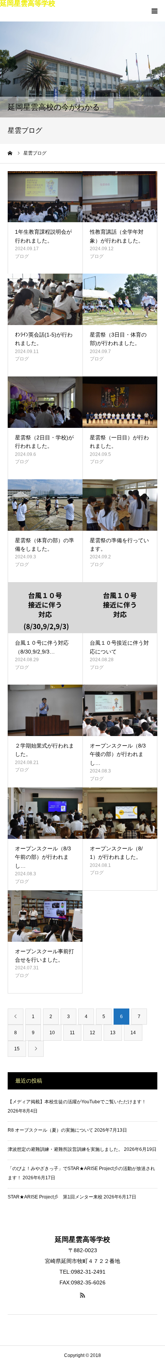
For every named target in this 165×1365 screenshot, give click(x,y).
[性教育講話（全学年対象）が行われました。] (119, 197)
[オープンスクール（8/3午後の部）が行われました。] (119, 710)
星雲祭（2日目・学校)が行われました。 (44, 441)
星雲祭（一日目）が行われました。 (119, 441)
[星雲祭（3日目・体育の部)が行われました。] (119, 299)
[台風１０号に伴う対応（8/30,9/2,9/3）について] (45, 608)
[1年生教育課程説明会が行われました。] (45, 197)
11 (72, 1032)
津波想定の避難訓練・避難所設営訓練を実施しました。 (65, 1149)
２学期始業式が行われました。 (44, 750)
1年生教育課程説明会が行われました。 (43, 236)
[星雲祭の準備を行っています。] (119, 505)
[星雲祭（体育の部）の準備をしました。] (45, 505)
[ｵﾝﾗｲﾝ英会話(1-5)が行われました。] (45, 299)
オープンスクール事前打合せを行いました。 (44, 955)
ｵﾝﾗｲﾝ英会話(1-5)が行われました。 (44, 339)
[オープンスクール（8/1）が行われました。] (119, 813)
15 (17, 1048)
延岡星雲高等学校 (27, 3)
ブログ (22, 256)
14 (133, 1032)
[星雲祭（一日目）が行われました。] (119, 402)
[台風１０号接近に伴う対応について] (119, 608)
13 (113, 1032)
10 (52, 1032)
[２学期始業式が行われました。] (45, 710)
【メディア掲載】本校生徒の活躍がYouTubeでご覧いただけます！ (77, 1101)
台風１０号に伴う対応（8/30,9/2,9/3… (42, 647)
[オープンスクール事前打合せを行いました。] (45, 916)
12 (92, 1032)
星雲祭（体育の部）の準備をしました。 (44, 544)
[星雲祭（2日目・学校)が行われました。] (45, 402)
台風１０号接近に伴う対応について (119, 647)
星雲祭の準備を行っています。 (119, 544)
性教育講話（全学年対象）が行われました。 (117, 236)
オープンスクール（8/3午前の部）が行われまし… (43, 857)
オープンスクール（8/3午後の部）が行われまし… (118, 754)
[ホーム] (10, 153)
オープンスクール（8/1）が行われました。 (116, 852)
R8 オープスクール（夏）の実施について (50, 1130)
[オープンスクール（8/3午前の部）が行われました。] (45, 813)
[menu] (154, 10)
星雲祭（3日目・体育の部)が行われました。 (118, 339)
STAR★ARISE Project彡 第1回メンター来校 (55, 1197)
